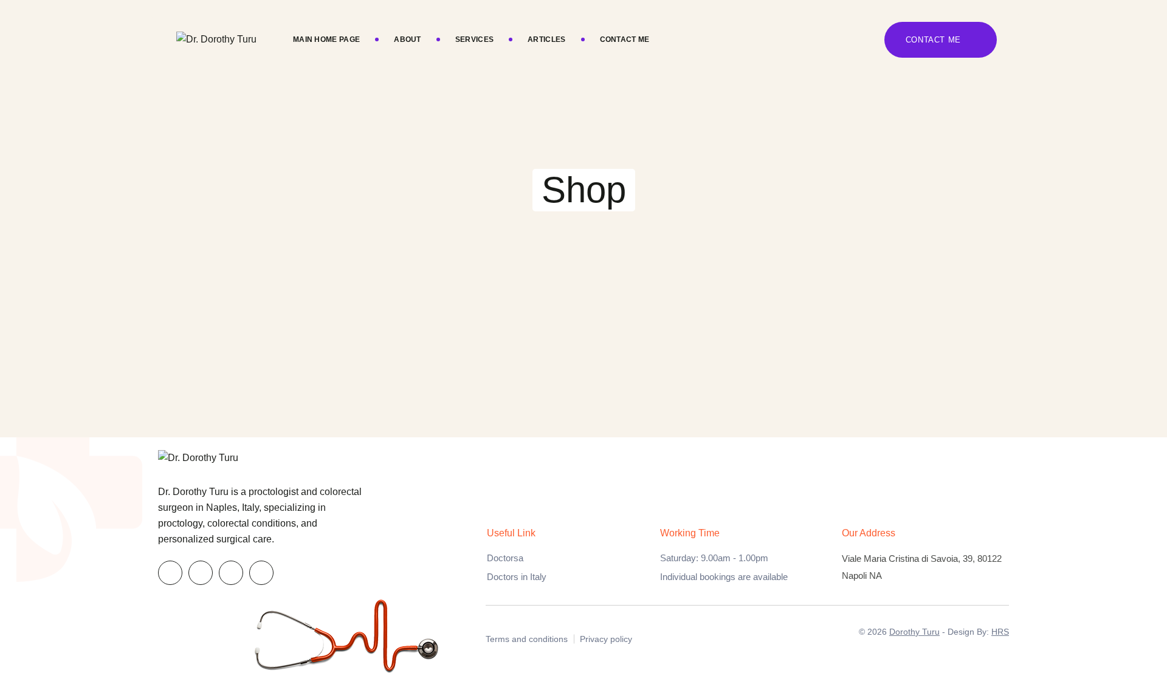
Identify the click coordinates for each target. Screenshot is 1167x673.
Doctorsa (505, 558)
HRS (1000, 632)
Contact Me (625, 39)
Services (474, 39)
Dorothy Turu (914, 632)
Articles (546, 39)
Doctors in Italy (516, 577)
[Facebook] (170, 573)
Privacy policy (606, 639)
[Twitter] (200, 573)
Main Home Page (326, 39)
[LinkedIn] (231, 573)
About (407, 39)
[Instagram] (261, 573)
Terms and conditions (527, 639)
